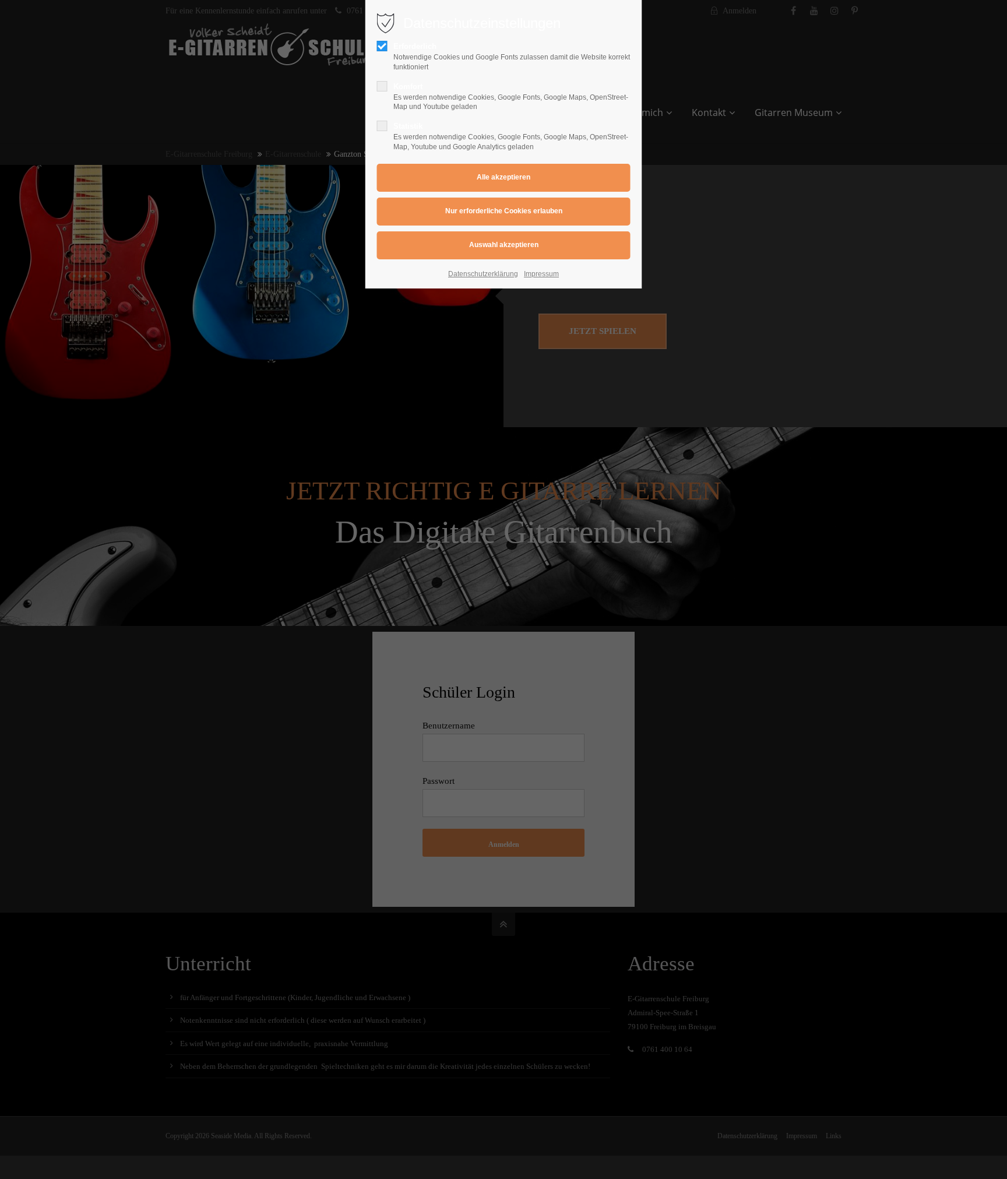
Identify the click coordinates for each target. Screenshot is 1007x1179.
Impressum (541, 274)
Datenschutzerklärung (483, 274)
